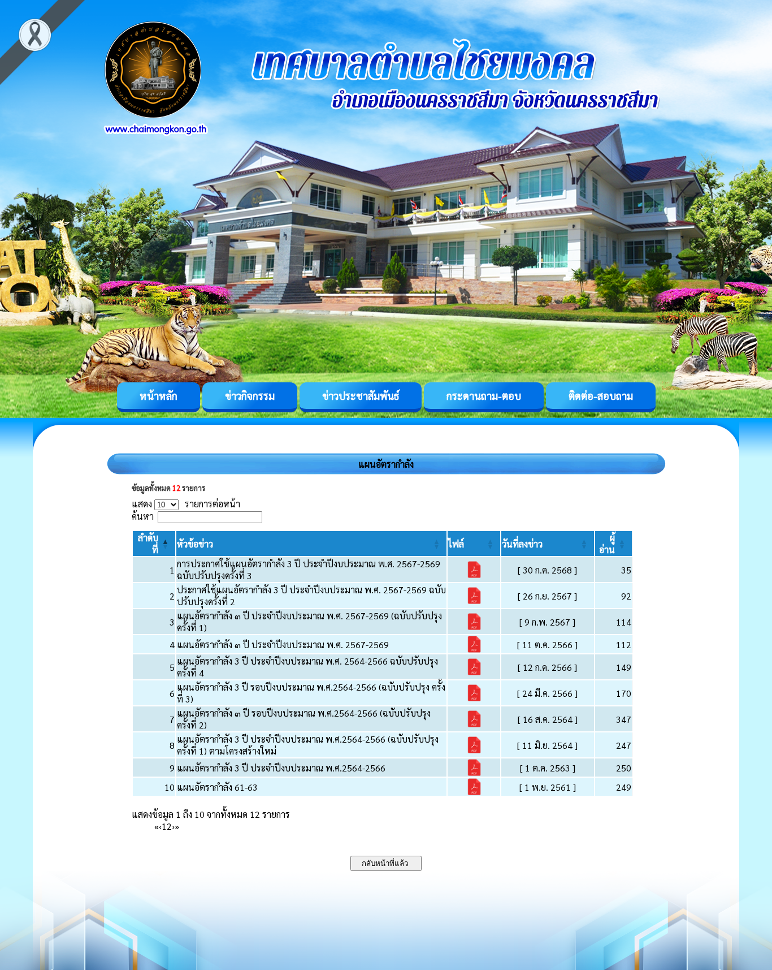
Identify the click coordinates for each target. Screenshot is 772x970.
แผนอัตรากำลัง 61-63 (217, 787)
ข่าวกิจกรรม (250, 395)
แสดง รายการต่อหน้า (186, 504)
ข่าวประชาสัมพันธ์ (360, 395)
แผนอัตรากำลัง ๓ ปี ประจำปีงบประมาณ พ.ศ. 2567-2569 (283, 644)
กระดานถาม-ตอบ (483, 395)
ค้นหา (143, 516)
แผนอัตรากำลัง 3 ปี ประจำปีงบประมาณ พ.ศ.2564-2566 (281, 768)
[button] (195, 544)
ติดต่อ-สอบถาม (601, 395)
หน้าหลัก (158, 395)
